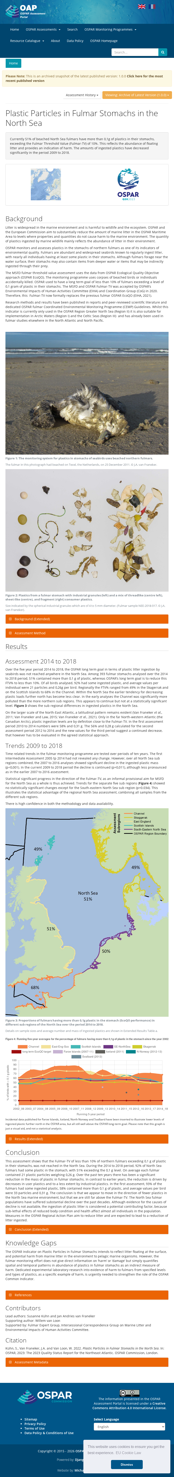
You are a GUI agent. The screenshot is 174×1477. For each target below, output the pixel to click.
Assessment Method (30, 633)
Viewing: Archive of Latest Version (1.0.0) (136, 95)
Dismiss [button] (127, 1464)
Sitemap (30, 1419)
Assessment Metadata (31, 1362)
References (23, 1295)
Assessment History (81, 95)
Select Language (106, 1419)
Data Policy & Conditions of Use (49, 1433)
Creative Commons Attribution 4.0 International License (129, 1405)
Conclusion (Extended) (31, 1229)
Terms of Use (34, 1428)
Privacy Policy (35, 1424)
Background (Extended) (32, 619)
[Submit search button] (162, 52)
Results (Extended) (28, 1139)
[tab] (87, 619)
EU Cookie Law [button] (128, 1453)
